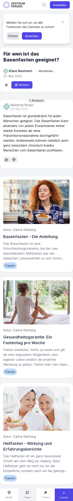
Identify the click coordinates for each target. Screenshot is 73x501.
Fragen (27, 497)
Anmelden (60, 5)
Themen (46, 497)
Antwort (24, 85)
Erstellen (64, 497)
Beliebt (9, 497)
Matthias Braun (22, 105)
